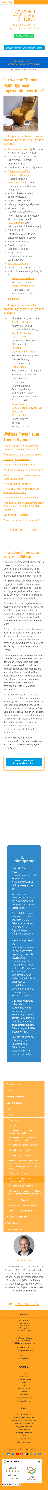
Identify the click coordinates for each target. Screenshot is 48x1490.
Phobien (24, 333)
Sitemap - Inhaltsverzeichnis (20, 1211)
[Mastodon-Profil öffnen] (35, 1454)
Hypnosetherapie (24, 1430)
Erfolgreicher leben (14, 1103)
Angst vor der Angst (22, 322)
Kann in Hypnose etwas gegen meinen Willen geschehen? (24, 1167)
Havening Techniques (15, 1097)
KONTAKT (24, 1314)
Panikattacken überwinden (24, 1417)
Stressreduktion (20, 415)
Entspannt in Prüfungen (20, 175)
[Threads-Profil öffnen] (26, 1454)
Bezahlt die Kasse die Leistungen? (21, 520)
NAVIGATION (24, 1367)
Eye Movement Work (24, 1439)
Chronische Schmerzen (24, 351)
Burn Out (16, 347)
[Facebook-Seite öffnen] (13, 1454)
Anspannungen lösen (18, 149)
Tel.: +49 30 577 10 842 (24, 1348)
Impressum (24, 1395)
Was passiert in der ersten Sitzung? (21, 497)
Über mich (24, 1376)
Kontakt (10, 1090)
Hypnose (12, 1125)
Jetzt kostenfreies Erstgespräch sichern (24, 48)
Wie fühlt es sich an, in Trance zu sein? (23, 470)
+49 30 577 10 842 (25, 25)
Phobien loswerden (24, 1414)
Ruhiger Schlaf (15, 222)
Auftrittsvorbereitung (23, 286)
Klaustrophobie (20, 366)
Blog (24, 1382)
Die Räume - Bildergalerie (17, 1217)
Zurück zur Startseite (23, 530)
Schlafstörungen (20, 404)
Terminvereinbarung (15, 1084)
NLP (24, 1436)
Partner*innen (12, 1223)
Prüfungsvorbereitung (23, 278)
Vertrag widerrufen (14, 1229)
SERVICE (24, 1408)
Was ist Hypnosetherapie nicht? (19, 464)
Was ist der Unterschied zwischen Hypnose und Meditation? (22, 1139)
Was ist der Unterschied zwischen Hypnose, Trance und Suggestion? (22, 1131)
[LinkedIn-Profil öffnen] (8, 1454)
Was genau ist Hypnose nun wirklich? (22, 454)
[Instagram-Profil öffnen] (22, 1454)
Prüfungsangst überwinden (24, 1427)
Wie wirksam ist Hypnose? (17, 483)
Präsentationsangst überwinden (24, 1420)
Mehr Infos (34, 1461)
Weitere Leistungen (24, 1442)
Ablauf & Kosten (24, 1389)
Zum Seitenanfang (11, 1484)
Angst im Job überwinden (24, 1423)
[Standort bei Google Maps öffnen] (30, 1454)
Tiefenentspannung (18, 263)
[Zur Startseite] (24, 15)
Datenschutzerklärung (24, 1398)
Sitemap (24, 1392)
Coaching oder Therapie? (16, 514)
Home (24, 1373)
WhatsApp (24, 1355)
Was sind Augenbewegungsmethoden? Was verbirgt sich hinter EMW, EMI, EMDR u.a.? (23, 506)
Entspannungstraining (19, 171)
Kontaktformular (24, 1358)
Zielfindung (13, 298)
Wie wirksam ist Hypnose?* (20, 1173)
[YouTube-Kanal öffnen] (17, 1454)
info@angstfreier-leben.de (26, 28)
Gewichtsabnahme (17, 182)
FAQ (8, 1109)
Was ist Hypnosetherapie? (16, 459)
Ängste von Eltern (16, 1120)
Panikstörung (19, 336)
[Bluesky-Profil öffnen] (39, 1454)
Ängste (15, 333)
